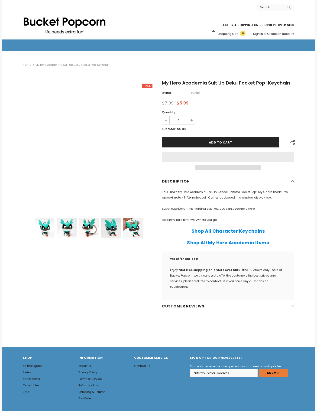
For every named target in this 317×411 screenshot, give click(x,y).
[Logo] (64, 23)
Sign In (258, 34)
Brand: (167, 93)
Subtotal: (169, 129)
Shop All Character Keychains (228, 231)
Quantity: (169, 112)
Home (27, 65)
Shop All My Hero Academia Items (228, 242)
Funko (195, 93)
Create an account (280, 34)
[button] (228, 157)
